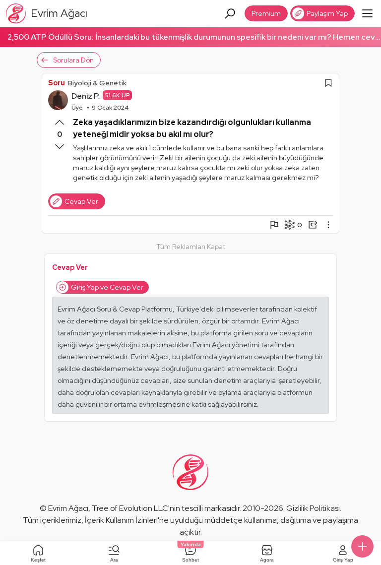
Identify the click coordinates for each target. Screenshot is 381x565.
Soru (56, 82)
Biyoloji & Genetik (97, 82)
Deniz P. (85, 96)
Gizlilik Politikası (313, 508)
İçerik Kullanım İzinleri (121, 520)
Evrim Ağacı (68, 508)
